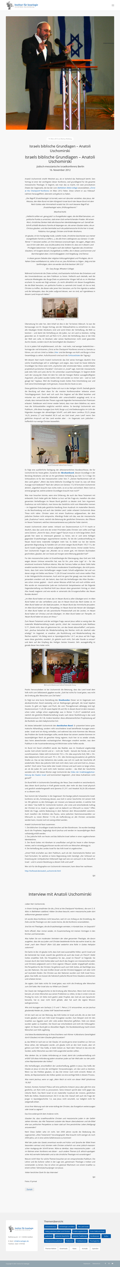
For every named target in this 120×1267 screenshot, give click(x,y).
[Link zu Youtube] (112, 1263)
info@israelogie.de (21, 1241)
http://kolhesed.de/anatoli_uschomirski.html (43, 871)
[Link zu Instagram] (109, 1263)
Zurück (29, 1189)
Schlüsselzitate (74, 355)
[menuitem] (113, 5)
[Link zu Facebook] (105, 1263)
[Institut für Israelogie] (22, 5)
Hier (56, 352)
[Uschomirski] (60, 73)
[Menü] (113, 5)
